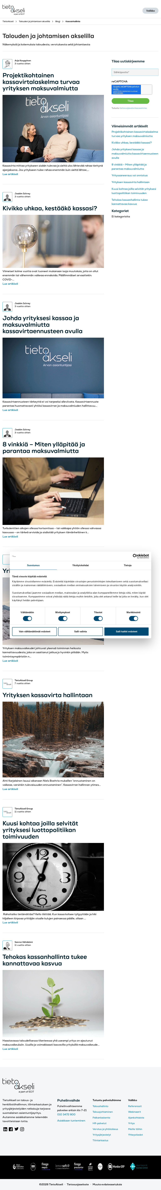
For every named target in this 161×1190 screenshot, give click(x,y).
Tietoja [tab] (127, 565)
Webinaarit (134, 1111)
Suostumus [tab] (33, 565)
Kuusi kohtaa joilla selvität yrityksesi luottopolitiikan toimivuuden (40, 829)
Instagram (22, 1129)
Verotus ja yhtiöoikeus (105, 1129)
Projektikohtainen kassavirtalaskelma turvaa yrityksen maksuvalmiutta (41, 81)
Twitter (16, 1129)
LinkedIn (5, 1129)
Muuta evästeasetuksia (107, 1184)
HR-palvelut (99, 1123)
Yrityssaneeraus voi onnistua (129, 175)
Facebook (11, 1129)
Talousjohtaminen (103, 1111)
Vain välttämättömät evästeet (34, 631)
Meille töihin (135, 1129)
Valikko (150, 10)
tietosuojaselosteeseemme (133, 108)
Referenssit (135, 1106)
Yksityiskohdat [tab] (80, 565)
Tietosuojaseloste (78, 1184)
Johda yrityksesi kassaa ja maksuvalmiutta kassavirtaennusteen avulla (43, 324)
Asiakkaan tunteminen (71, 1120)
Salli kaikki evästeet (126, 631)
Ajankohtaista (136, 1117)
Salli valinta (80, 631)
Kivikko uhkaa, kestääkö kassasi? (50, 208)
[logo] (18, 1169)
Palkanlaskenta (101, 1117)
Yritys (131, 1123)
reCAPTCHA (120, 81)
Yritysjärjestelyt (102, 1134)
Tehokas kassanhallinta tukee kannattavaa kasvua (45, 960)
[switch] (62, 618)
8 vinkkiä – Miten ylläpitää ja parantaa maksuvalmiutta (44, 447)
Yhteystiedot (135, 1134)
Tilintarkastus (100, 1140)
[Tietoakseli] (14, 10)
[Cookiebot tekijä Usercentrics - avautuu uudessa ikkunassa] (135, 556)
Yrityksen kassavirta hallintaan (47, 695)
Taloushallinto (100, 1106)
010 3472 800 (66, 1114)
